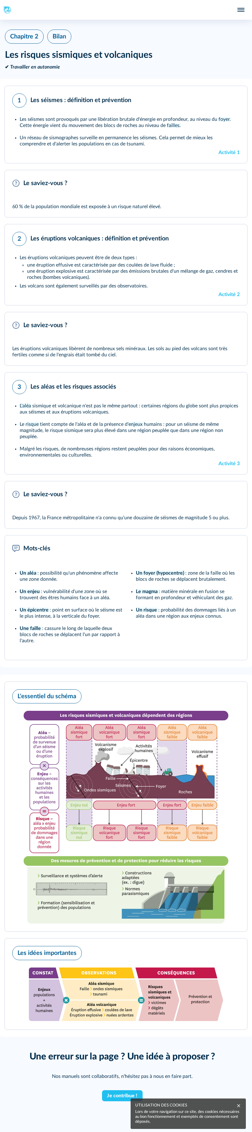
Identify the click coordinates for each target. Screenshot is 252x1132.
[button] (126, 124)
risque (32, 424)
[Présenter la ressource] (232, 99)
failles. (174, 125)
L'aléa (25, 405)
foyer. (225, 119)
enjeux (135, 424)
